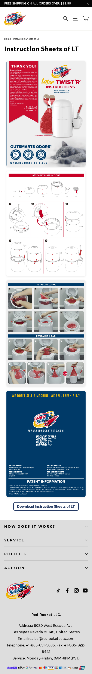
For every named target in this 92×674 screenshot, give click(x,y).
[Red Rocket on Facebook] (67, 590)
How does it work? (29, 526)
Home (7, 38)
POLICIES (15, 554)
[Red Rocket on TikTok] (58, 590)
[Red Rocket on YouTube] (85, 590)
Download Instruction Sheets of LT (46, 506)
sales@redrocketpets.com (52, 638)
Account (16, 568)
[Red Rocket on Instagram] (76, 590)
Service (14, 540)
